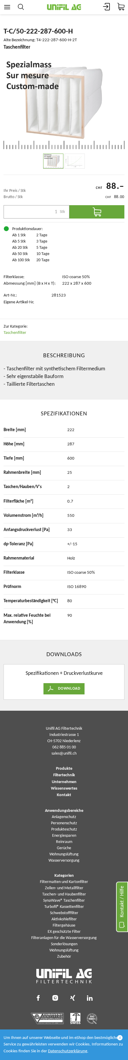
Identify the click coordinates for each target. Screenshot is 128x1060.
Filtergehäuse (64, 925)
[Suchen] (21, 7)
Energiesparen (64, 835)
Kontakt (64, 795)
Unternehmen (64, 782)
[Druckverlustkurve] (75, 161)
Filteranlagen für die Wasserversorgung (64, 938)
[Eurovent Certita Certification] (47, 1018)
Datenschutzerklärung (67, 1051)
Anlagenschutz (64, 817)
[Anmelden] (106, 7)
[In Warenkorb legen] (96, 212)
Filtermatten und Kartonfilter (64, 882)
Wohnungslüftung (64, 854)
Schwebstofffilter (64, 913)
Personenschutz (64, 823)
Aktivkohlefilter (64, 919)
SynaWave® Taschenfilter (64, 900)
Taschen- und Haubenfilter (64, 894)
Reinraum (64, 842)
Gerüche (64, 848)
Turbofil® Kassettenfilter (64, 907)
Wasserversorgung (64, 860)
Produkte (64, 769)
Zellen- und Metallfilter (64, 888)
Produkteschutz (64, 829)
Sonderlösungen (64, 944)
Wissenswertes (64, 789)
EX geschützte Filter (64, 932)
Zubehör (64, 956)
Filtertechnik (64, 775)
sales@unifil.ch (64, 753)
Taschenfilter (15, 333)
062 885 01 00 (64, 747)
